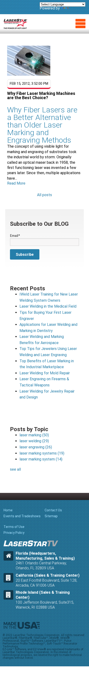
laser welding (34, 441)
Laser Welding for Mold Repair (44, 373)
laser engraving (35, 447)
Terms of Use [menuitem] (14, 527)
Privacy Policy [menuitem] (14, 533)
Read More (16, 183)
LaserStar (15, 24)
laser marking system (40, 459)
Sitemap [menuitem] (51, 516)
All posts (44, 195)
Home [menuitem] (8, 510)
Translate (77, 8)
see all (15, 469)
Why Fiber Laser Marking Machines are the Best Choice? (41, 95)
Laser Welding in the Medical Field (47, 306)
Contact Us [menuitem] (53, 510)
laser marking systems (41, 453)
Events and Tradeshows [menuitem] (22, 516)
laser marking (34, 435)
